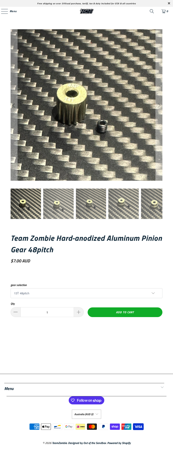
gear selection (19, 285)
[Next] (159, 105)
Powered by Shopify (119, 443)
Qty (13, 304)
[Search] (152, 11)
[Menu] (2, 11)
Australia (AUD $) (83, 414)
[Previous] (14, 105)
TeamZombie (59, 443)
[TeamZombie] (86, 11)
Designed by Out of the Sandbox (87, 443)
